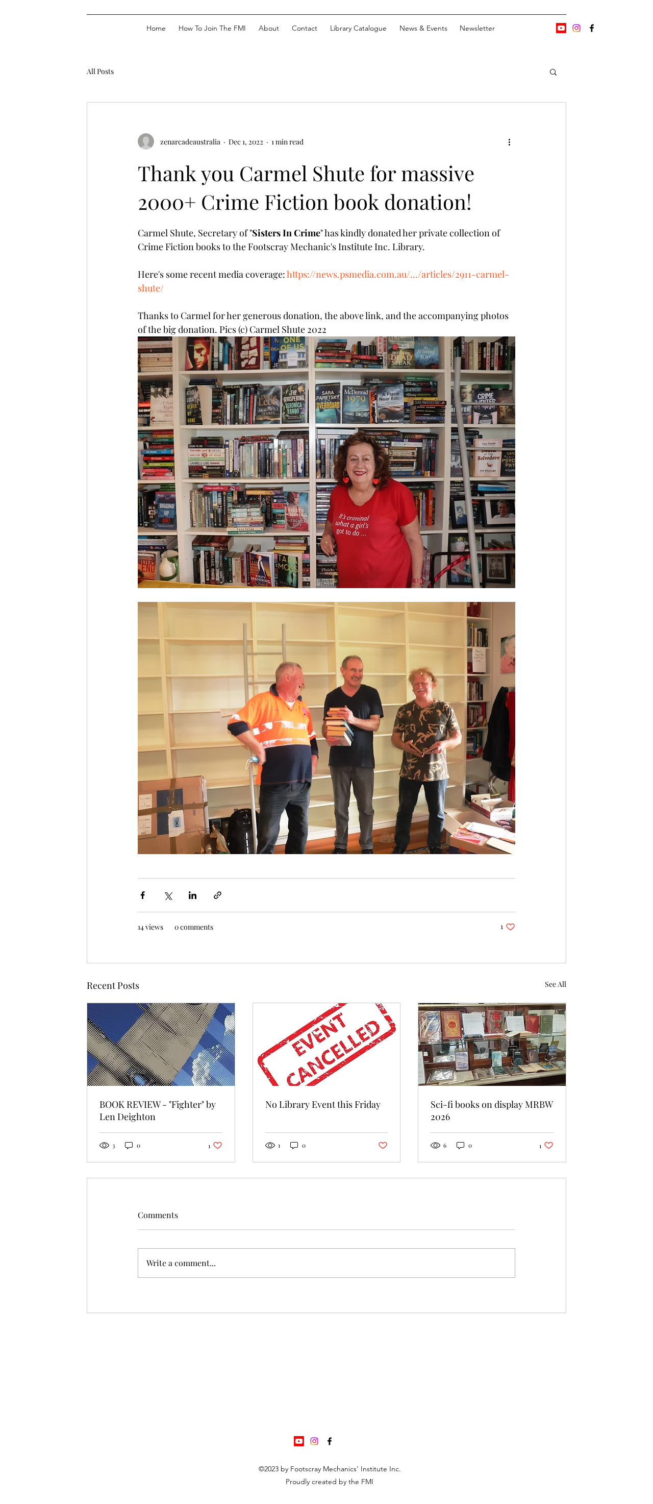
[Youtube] (561, 28)
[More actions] (509, 141)
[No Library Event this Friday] (326, 1044)
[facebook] (592, 28)
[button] (553, 71)
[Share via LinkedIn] (192, 895)
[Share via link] (217, 895)
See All (555, 984)
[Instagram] (576, 28)
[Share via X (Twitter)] (167, 895)
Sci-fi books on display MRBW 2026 (491, 1110)
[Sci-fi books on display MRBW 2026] (492, 1044)
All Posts (100, 71)
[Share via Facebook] (142, 895)
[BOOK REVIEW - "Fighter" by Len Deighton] (161, 1044)
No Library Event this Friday (323, 1104)
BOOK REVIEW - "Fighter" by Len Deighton (157, 1110)
